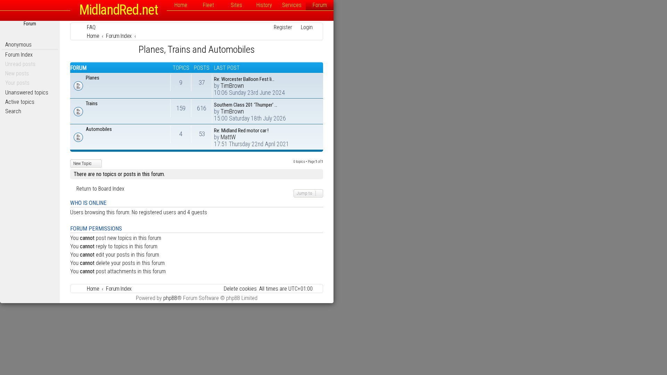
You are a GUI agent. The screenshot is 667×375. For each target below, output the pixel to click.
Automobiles (99, 129)
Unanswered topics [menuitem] (26, 92)
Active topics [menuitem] (19, 102)
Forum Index (19, 54)
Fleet (208, 5)
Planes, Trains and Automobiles (197, 49)
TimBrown (232, 85)
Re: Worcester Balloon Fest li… (244, 79)
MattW (228, 137)
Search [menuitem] (13, 111)
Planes (92, 78)
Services (292, 5)
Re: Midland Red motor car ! (241, 130)
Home (180, 5)
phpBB (170, 298)
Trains (92, 103)
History (264, 5)
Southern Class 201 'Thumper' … (245, 105)
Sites (236, 5)
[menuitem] (88, 27)
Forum (320, 5)
